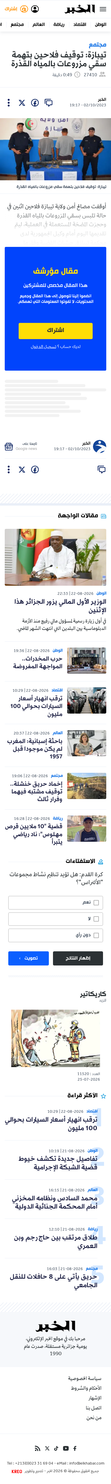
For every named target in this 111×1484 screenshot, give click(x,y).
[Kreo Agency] (18, 1472)
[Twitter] (47, 1448)
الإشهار (95, 1398)
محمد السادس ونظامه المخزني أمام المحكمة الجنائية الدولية (54, 1203)
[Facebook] (74, 1448)
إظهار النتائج (78, 958)
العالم (39, 25)
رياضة (59, 25)
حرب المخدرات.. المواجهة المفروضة (37, 663)
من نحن (94, 1418)
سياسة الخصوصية (85, 1379)
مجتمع (17, 25)
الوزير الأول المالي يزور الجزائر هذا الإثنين (60, 606)
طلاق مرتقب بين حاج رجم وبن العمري (55, 1242)
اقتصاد (79, 25)
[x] (22, 103)
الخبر (102, 99)
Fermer (103, 9)
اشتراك (55, 330)
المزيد (102, 1001)
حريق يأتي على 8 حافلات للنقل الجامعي (53, 1281)
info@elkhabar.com (86, 1464)
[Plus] (9, 103)
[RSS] (37, 1448)
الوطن (100, 25)
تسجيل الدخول (43, 347)
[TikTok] (56, 1448)
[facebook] (35, 103)
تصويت (31, 958)
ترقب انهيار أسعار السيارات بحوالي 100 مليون (36, 707)
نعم (87, 902)
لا (89, 919)
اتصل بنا (94, 1408)
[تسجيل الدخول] (35, 9)
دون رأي (83, 935)
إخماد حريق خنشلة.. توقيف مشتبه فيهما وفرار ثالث (36, 792)
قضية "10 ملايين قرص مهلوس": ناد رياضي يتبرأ (33, 834)
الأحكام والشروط (86, 1388)
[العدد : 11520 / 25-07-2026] (55, 1038)
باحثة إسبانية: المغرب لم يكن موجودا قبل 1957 (34, 749)
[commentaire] (48, 103)
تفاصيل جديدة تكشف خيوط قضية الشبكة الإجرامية (58, 1163)
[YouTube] (66, 1448)
